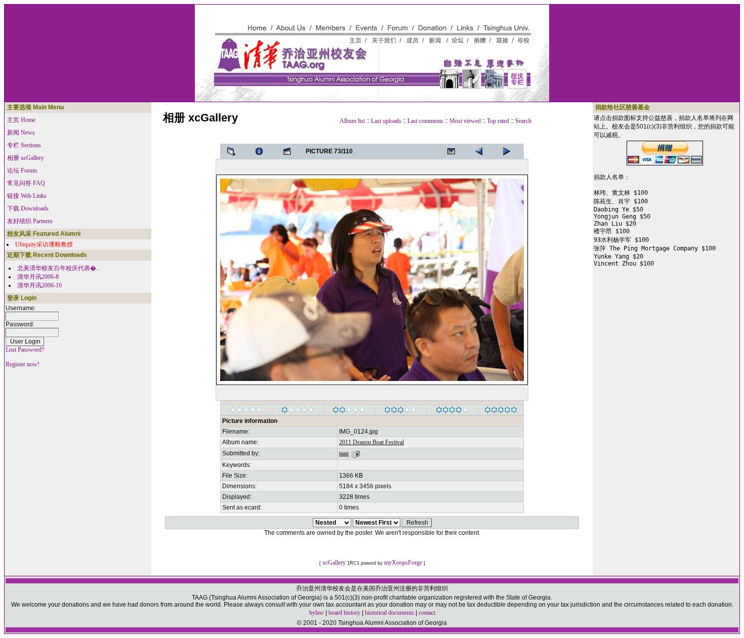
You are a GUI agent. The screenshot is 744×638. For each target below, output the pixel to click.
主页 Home (21, 119)
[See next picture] (482, 151)
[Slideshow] (290, 151)
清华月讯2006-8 (38, 276)
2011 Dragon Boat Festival (371, 442)
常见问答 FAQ (26, 183)
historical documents (389, 612)
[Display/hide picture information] (262, 151)
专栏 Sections (24, 145)
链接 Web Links (27, 195)
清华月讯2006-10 (39, 285)
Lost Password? (25, 349)
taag (344, 453)
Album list (352, 120)
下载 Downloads (28, 208)
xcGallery (334, 562)
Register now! (22, 364)
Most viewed (465, 120)
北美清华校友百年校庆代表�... (59, 268)
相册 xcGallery (25, 157)
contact (427, 612)
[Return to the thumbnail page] (234, 151)
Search (523, 120)
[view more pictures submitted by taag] (356, 453)
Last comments (425, 120)
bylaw (316, 612)
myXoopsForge (403, 562)
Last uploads (386, 120)
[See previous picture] (510, 151)
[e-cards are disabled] (454, 151)
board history (344, 612)
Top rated (498, 120)
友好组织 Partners (30, 221)
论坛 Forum (22, 170)
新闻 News (21, 132)
